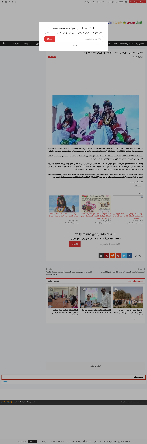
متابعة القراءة (73, 45)
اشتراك (49, 39)
